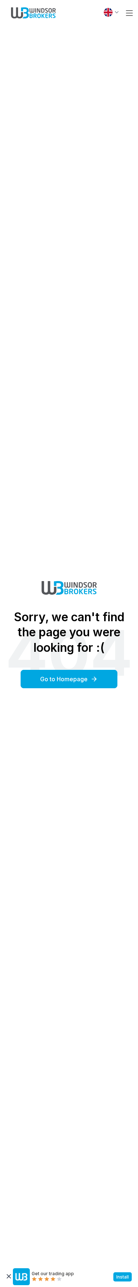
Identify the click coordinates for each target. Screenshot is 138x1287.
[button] (129, 13)
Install (122, 1277)
